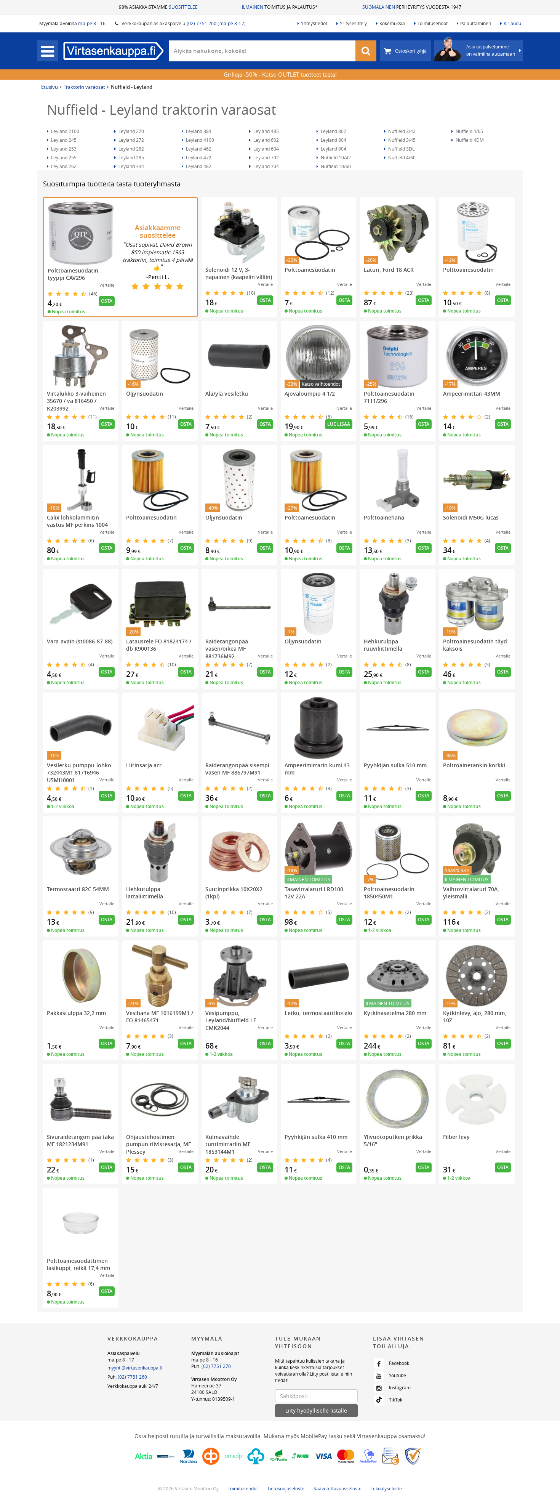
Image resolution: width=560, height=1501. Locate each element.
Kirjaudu (512, 23)
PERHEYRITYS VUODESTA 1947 (411, 7)
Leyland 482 (198, 166)
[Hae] (366, 50)
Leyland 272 (130, 140)
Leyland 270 (130, 131)
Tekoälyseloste (386, 1488)
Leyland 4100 (199, 140)
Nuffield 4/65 (468, 131)
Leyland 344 (130, 166)
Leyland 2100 (64, 131)
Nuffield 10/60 (335, 166)
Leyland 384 (198, 131)
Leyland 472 (198, 157)
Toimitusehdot (433, 23)
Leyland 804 (333, 140)
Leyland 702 (265, 157)
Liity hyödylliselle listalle (316, 1410)
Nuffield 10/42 (335, 157)
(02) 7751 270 (216, 1366)
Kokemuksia (392, 23)
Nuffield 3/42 (401, 131)
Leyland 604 (265, 149)
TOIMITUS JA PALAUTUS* (280, 7)
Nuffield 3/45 (401, 140)
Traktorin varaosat (84, 86)
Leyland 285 (130, 157)
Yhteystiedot (314, 23)
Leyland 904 (333, 149)
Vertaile (106, 285)
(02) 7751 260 (132, 1377)
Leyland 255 (63, 157)
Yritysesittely (353, 23)
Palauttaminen (475, 23)
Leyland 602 (265, 140)
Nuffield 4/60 (401, 157)
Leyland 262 (63, 166)
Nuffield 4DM (469, 140)
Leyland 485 (265, 131)
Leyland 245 (63, 140)
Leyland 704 (265, 166)
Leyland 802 (333, 131)
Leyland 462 (198, 149)
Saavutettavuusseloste (338, 1488)
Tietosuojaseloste (285, 1488)
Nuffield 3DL (400, 149)
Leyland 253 (63, 149)
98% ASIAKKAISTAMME (158, 7)
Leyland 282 (130, 149)
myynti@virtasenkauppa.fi (134, 1368)
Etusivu (49, 86)
